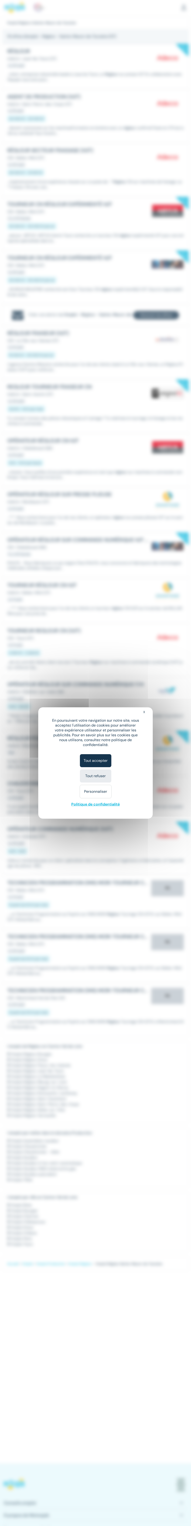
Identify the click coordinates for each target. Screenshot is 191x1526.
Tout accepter (96, 760)
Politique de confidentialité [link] (95, 804)
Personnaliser (95, 791)
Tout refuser (95, 775)
